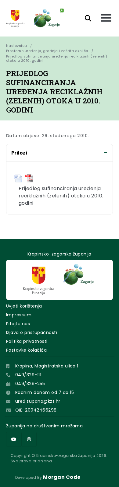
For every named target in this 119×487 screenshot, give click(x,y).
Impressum (18, 315)
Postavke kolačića (26, 350)
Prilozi (19, 152)
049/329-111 (28, 375)
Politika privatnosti (27, 341)
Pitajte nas (18, 324)
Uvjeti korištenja (24, 306)
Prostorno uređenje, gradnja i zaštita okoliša (47, 51)
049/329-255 (30, 384)
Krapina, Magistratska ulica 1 (46, 366)
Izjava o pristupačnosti (31, 332)
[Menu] (106, 18)
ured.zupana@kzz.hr (37, 401)
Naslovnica (16, 45)
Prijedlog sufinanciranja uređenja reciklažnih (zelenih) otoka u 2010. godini (57, 58)
